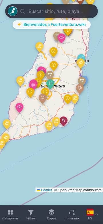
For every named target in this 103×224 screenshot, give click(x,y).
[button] (50, 84)
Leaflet (46, 189)
